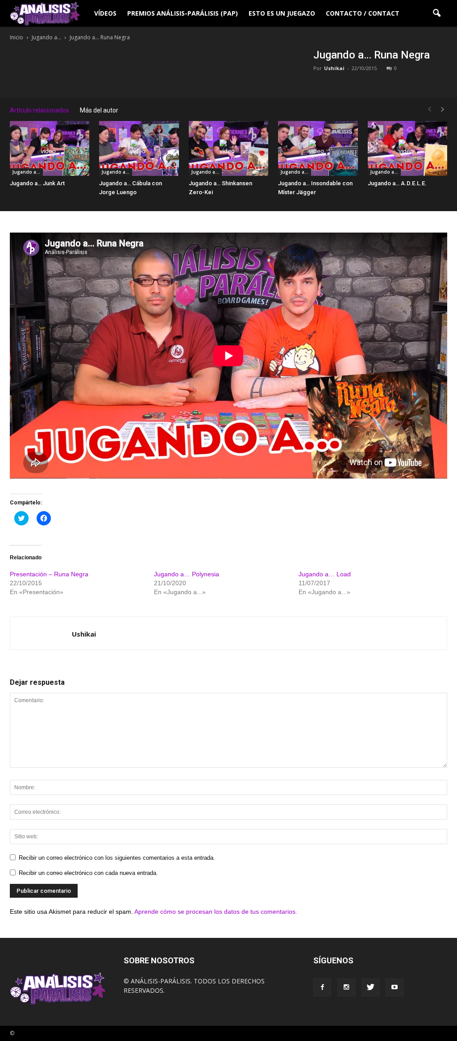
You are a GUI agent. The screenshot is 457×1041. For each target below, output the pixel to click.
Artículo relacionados (39, 110)
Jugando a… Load (325, 574)
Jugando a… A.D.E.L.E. (397, 183)
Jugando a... (26, 172)
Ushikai (334, 68)
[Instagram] (346, 987)
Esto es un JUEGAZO (282, 13)
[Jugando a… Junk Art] (49, 148)
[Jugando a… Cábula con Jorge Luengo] (139, 148)
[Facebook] (322, 987)
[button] (436, 13)
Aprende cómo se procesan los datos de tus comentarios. (215, 911)
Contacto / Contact (362, 13)
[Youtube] (394, 987)
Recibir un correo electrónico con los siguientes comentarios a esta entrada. (117, 857)
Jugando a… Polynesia (186, 574)
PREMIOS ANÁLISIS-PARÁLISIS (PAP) (182, 13)
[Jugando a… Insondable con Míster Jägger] (317, 148)
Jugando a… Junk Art (37, 183)
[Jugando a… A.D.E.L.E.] (407, 148)
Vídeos (105, 13)
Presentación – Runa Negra (49, 574)
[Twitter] (370, 987)
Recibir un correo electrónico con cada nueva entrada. (88, 873)
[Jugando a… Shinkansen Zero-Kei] (228, 148)
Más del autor (99, 110)
